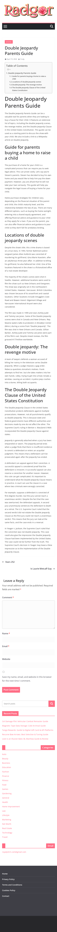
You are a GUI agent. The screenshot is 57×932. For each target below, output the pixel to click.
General (9, 42)
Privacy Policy (8, 879)
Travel (5, 837)
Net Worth (6, 824)
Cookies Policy (8, 890)
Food (4, 784)
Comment (8, 597)
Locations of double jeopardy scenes (26, 82)
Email (5, 646)
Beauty (5, 758)
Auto (4, 754)
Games (5, 789)
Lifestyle (5, 815)
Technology (7, 832)
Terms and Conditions (12, 885)
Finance (5, 776)
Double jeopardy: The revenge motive (27, 84)
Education (6, 767)
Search (52, 703)
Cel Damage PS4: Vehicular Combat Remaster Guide (25, 721)
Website (6, 659)
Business (6, 763)
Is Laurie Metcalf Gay (41, 568)
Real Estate (7, 828)
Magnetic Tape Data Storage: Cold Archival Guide (24, 725)
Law (4, 811)
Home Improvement (11, 806)
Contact (5, 896)
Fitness (5, 780)
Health (5, 802)
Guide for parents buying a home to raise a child (29, 77)
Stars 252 (10, 561)
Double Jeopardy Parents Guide (22, 73)
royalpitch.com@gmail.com (14, 852)
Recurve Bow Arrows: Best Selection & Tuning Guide (25, 734)
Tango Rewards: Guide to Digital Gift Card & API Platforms (27, 730)
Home (5, 873)
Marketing (6, 819)
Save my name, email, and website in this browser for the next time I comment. (27, 678)
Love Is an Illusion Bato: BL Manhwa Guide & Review (25, 739)
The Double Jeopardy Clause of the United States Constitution (28, 88)
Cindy (22, 59)
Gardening (7, 793)
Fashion (5, 771)
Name (6, 633)
